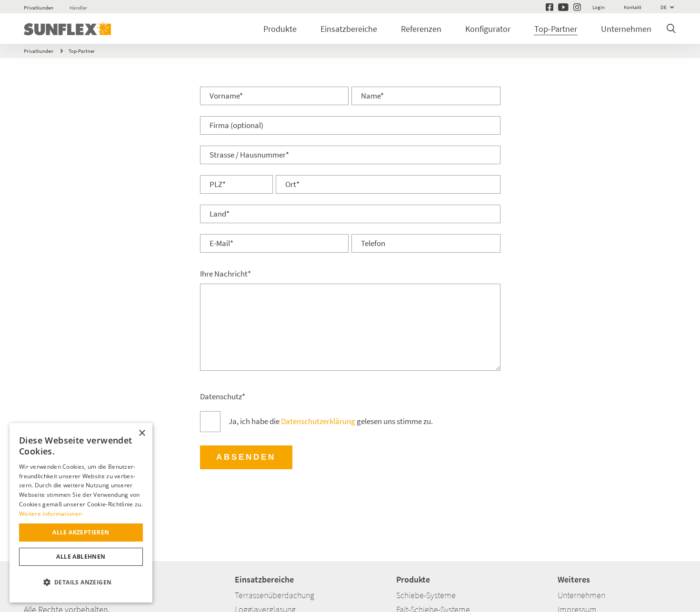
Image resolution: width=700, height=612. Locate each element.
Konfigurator (487, 28)
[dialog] (81, 512)
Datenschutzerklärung (318, 421)
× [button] (141, 433)
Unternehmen (626, 28)
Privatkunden (38, 7)
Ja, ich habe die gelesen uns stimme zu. (331, 421)
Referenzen (421, 28)
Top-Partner (555, 28)
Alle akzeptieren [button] (80, 532)
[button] (81, 582)
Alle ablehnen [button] (80, 557)
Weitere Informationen (50, 514)
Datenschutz (222, 397)
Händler (78, 7)
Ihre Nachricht (225, 274)
